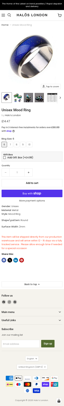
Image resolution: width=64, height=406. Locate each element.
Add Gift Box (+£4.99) (20, 157)
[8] (17, 148)
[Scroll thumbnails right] (59, 98)
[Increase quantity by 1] (29, 172)
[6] (5, 148)
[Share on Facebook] (4, 260)
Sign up (48, 343)
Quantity (6, 165)
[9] (23, 148)
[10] (29, 148)
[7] (11, 148)
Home (5, 24)
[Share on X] (9, 260)
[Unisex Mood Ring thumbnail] (7, 98)
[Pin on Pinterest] (21, 260)
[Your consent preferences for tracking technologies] (59, 400)
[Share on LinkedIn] (15, 260)
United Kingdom (30, 366)
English (30, 358)
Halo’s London (13, 115)
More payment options (32, 200)
